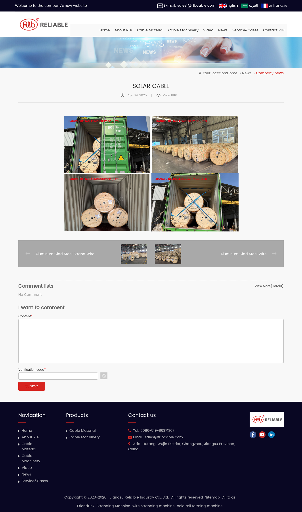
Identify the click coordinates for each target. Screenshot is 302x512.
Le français (277, 5)
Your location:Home (220, 73)
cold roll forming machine (200, 506)
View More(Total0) (269, 286)
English (232, 5)
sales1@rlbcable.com (164, 437)
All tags (228, 497)
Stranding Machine (113, 506)
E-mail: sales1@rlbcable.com (189, 5)
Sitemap (212, 497)
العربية (253, 5)
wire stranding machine (153, 506)
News (246, 73)
